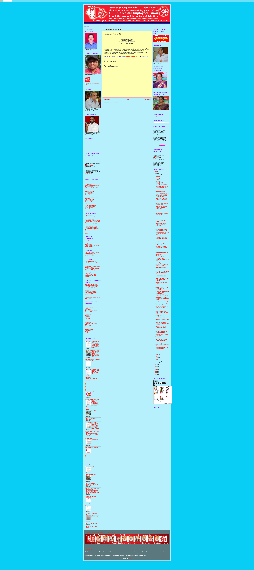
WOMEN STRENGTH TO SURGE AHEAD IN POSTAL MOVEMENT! (162, 288)
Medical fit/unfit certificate (90, 291)
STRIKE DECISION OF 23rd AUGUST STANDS (161, 196)
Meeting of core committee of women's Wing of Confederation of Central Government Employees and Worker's (92, 403)
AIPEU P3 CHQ (89, 386)
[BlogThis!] (144, 56)
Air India (87, 315)
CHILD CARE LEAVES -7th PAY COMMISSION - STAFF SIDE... (162, 295)
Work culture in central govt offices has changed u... (161, 350)
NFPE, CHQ (88, 377)
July (157, 352)
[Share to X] (145, 56)
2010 (156, 374)
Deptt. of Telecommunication (91, 310)
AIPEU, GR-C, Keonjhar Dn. (92, 496)
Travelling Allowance (89, 207)
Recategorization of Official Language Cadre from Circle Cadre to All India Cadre (93, 434)
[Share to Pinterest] (147, 56)
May (157, 356)
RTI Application (88, 296)
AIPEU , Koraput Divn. (90, 483)
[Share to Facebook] (146, 56)
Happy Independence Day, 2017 (162, 252)
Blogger (129, 558)
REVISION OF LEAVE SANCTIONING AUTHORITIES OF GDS (95, 372)
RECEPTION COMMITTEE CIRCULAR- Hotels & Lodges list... (162, 312)
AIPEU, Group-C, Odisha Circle (92, 399)
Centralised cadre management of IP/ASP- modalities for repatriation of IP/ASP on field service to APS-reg (95, 426)
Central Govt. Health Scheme (91, 323)
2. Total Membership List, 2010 (91, 262)
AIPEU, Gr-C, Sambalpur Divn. (92, 488)
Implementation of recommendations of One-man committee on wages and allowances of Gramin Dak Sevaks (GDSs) (92, 491)
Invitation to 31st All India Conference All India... (161, 327)
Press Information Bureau (90, 335)
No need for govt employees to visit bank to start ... (162, 265)
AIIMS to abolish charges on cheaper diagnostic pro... (161, 235)
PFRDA (86, 331)
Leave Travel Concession (90, 206)
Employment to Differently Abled (162, 319)
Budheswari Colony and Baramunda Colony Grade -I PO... (162, 217)
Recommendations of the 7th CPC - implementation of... (161, 227)
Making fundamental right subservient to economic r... (162, 329)
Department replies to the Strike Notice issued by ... (162, 304)
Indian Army (87, 316)
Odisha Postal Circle (89, 309)
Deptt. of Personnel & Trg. (90, 321)
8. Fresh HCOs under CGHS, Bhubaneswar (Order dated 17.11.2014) (91, 275)
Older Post (147, 99)
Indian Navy (87, 317)
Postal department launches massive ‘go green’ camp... (162, 263)
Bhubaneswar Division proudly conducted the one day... (162, 189)
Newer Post (107, 99)
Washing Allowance (89, 208)
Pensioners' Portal (89, 330)
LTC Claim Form (88, 294)
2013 (156, 369)
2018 (156, 171)
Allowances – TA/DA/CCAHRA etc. (92, 190)
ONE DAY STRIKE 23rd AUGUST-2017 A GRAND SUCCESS (162, 194)
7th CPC (86, 332)
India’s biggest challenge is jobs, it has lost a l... (161, 309)
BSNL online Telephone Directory (92, 311)
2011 (156, 372)
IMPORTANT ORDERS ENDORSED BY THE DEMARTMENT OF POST (161, 183)
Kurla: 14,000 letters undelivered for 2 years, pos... (162, 343)
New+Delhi (162, 145)
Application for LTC (89, 293)
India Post (87, 308)
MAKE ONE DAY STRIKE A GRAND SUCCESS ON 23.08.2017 (161, 250)
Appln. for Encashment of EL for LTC (92, 286)
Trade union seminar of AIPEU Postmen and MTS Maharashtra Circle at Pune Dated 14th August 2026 (95, 354)
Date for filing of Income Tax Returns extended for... (161, 332)
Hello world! (88, 419)
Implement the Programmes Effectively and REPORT (94, 394)
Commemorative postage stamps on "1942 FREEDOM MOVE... (162, 241)
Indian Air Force (88, 318)
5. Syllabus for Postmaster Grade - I (92, 220)
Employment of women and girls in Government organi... (162, 302)
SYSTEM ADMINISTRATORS (92, 422)
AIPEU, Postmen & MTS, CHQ (92, 350)
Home (127, 99)
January (157, 362)
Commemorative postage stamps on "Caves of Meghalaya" (161, 224)
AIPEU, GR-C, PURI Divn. (91, 523)
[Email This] (142, 56)
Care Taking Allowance (89, 199)
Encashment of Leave (89, 201)
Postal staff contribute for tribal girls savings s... (162, 214)
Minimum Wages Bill (160, 315)
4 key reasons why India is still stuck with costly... (162, 348)
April (157, 357)
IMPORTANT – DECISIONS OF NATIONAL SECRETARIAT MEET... (162, 211)
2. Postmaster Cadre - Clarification (92, 216)
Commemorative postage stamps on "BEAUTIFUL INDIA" (161, 220)
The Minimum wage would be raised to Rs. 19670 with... (162, 187)
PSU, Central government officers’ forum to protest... (161, 247)
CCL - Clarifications (89, 192)
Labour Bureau (88, 322)
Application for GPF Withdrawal (91, 285)
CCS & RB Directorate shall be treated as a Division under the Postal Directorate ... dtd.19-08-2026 (95, 345)
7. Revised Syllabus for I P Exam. (92, 223)
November (158, 176)
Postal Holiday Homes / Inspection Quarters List (95, 411)
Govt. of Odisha (88, 325)
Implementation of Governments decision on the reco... (162, 233)
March (157, 359)
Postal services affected (160, 191)
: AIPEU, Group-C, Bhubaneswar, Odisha (93, 84)
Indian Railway (88, 314)
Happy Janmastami (159, 254)
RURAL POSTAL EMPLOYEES (92, 369)
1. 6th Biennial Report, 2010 (90, 261)
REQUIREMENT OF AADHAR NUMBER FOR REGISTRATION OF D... (162, 298)
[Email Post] (140, 56)
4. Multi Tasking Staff (89, 219)
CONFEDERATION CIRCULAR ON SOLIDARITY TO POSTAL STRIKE (94, 441)
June (157, 354)
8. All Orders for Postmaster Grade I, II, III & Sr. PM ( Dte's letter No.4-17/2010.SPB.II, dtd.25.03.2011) (92, 226)
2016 (156, 364)
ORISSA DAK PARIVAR (91, 474)
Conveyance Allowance (89, 200)
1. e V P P (87, 240)
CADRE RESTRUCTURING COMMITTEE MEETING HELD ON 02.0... (162, 323)
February (158, 361)
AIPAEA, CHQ (89, 438)
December (158, 174)
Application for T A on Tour (90, 287)
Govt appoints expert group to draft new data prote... (162, 307)
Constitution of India (89, 329)
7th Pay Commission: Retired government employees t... (161, 238)
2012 (156, 371)
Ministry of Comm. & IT (90, 307)
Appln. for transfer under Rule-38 (91, 292)
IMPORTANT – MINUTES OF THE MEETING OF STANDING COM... (162, 272)
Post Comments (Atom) (114, 102)
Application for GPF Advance (91, 284)
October (157, 178)
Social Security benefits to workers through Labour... (161, 317)
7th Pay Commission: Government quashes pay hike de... (162, 259)
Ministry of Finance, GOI (90, 320)
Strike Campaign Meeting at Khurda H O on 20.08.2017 (161, 199)
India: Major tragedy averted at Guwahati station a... (162, 204)
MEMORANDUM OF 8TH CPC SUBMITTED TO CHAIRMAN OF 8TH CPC (92, 379)
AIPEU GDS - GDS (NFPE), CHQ (92, 341)
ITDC (86, 324)
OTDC (86, 327)
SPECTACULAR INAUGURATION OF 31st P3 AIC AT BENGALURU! (162, 292)
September (158, 179)
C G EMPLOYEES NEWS (91, 418)
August (157, 181)
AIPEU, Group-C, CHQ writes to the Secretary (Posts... (162, 340)
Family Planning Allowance (90, 205)
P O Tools (88, 409)
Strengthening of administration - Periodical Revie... (162, 244)
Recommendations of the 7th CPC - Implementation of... (161, 230)
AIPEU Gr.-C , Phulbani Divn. (92, 505)
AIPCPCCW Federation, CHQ (92, 447)
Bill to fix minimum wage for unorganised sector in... (161, 256)
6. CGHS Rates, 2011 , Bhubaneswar (92, 270)
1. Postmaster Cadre (89, 215)
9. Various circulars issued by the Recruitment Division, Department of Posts (92, 229)
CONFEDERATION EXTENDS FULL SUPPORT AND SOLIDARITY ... (161, 207)
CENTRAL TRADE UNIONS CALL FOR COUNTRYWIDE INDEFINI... (162, 279)
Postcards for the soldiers (161, 267)
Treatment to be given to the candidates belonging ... (161, 337)
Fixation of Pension (160, 321)
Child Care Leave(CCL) (89, 191)
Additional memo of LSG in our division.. (95, 516)
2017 (156, 173)
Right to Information (89, 328)
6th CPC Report (88, 182)
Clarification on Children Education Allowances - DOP (95, 507)
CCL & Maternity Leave (89, 193)
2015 (156, 366)
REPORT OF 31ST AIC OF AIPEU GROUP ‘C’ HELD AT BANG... (162, 286)
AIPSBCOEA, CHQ (90, 466)
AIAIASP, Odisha (89, 455)
